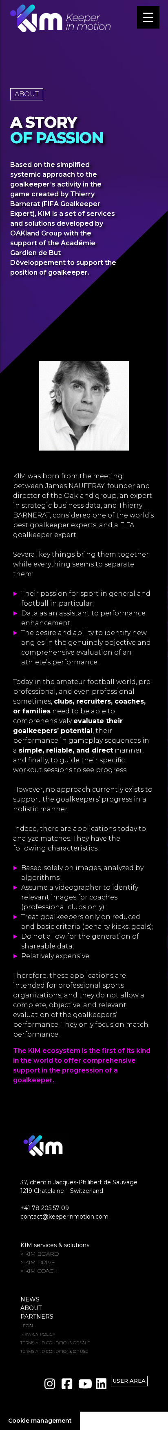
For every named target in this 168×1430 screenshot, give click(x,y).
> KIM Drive (37, 1262)
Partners (36, 1316)
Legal (27, 1325)
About (31, 1308)
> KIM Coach (39, 1271)
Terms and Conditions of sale (55, 1343)
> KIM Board (39, 1253)
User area (129, 1380)
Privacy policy (37, 1334)
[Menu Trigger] (148, 17)
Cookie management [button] (40, 1420)
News (30, 1299)
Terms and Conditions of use (54, 1351)
